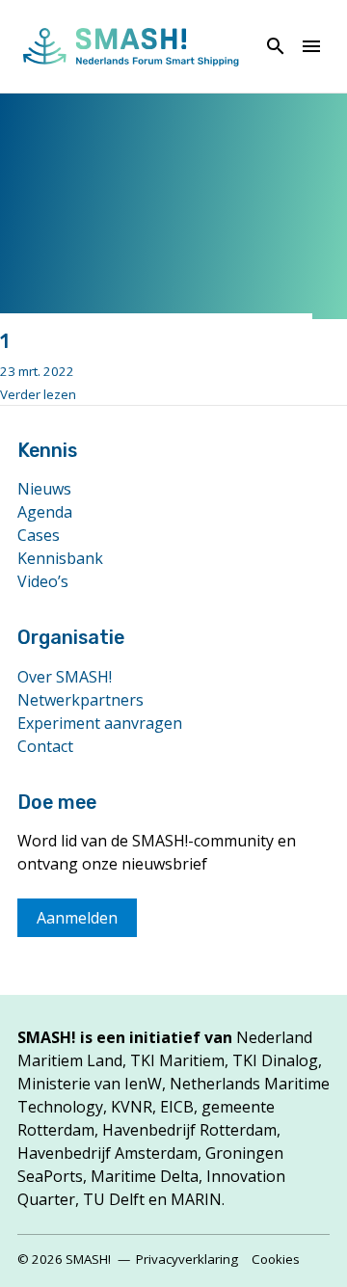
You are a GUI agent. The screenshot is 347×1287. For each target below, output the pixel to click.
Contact (45, 746)
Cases (38, 535)
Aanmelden (77, 917)
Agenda (44, 512)
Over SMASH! (64, 676)
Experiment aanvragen (99, 723)
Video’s (42, 581)
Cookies (276, 1259)
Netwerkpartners (80, 700)
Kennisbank (60, 558)
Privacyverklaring (187, 1259)
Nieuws (44, 488)
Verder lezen (38, 394)
